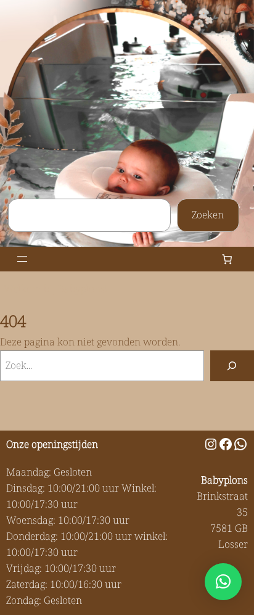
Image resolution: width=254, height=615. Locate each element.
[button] (223, 581)
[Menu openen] (22, 259)
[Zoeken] (232, 365)
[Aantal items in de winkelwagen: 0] (227, 259)
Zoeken (208, 214)
